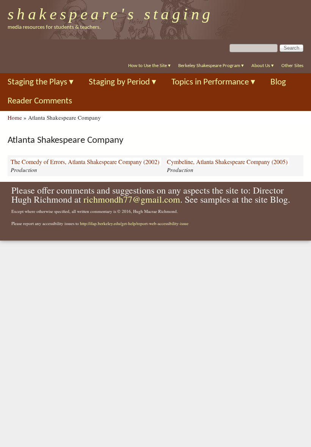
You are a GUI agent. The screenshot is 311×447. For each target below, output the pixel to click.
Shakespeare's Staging (111, 14)
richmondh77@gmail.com (131, 199)
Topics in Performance (213, 82)
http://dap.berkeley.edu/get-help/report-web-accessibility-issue (134, 223)
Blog (278, 82)
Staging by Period (122, 82)
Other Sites (292, 65)
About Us (262, 65)
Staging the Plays (41, 82)
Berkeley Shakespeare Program (211, 65)
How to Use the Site (149, 65)
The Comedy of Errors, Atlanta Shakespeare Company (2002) (85, 162)
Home (15, 117)
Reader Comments (40, 101)
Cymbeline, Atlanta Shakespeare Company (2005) (227, 162)
